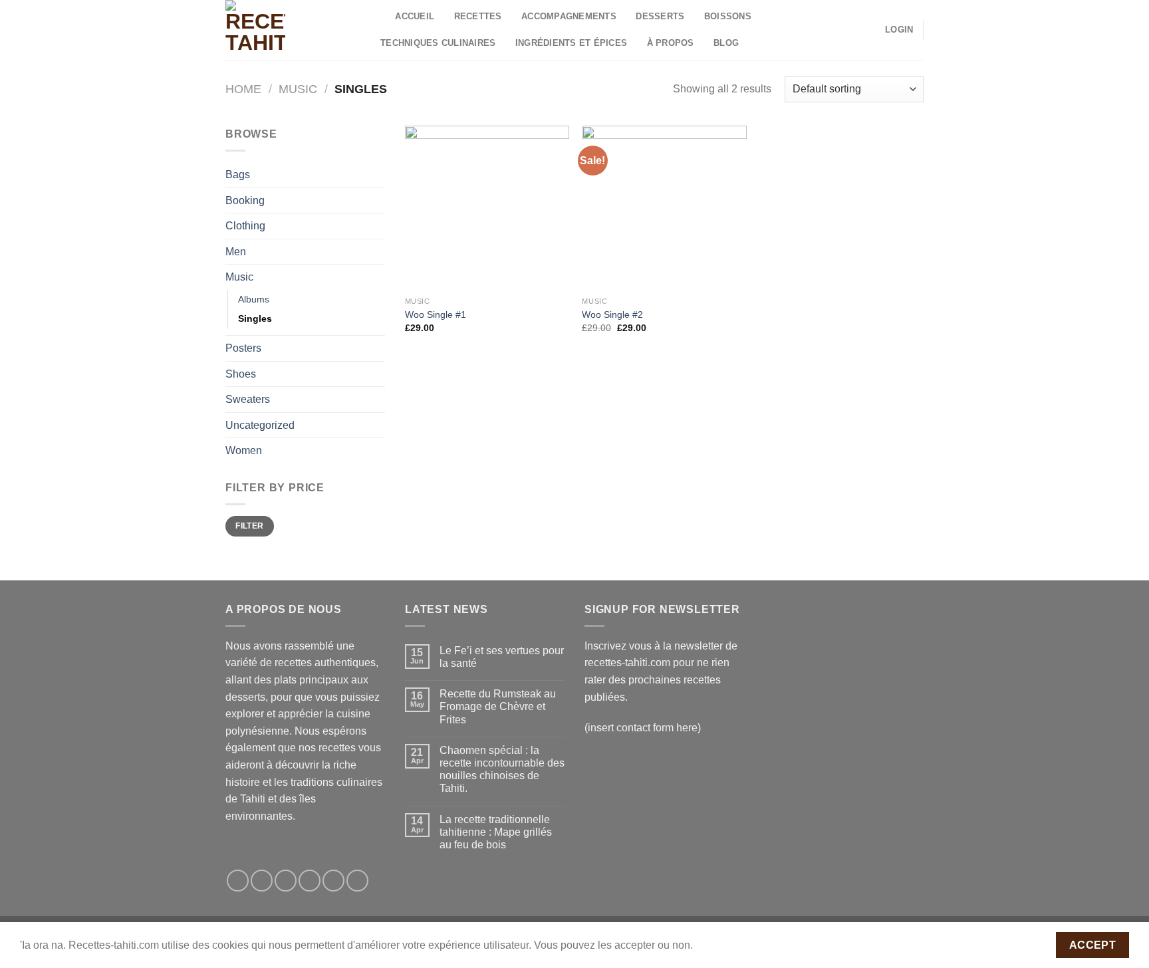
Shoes (240, 374)
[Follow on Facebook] (238, 881)
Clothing (245, 225)
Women (243, 450)
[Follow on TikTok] (286, 881)
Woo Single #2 (612, 314)
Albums (253, 299)
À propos (670, 43)
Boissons (727, 16)
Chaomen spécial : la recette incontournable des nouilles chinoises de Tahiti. (502, 769)
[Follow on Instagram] (262, 881)
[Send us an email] (333, 881)
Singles (255, 318)
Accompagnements (568, 16)
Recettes (478, 16)
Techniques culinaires (437, 43)
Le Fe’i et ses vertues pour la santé (502, 657)
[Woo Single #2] (664, 208)
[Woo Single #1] (487, 208)
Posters (243, 348)
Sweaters (247, 399)
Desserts (660, 16)
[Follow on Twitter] (309, 881)
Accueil (414, 16)
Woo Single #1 (435, 314)
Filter (249, 526)
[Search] (381, 16)
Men (235, 251)
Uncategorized (260, 425)
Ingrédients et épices (571, 43)
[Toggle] (379, 226)
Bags (237, 174)
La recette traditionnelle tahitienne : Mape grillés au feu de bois (496, 832)
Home (243, 89)
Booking (245, 200)
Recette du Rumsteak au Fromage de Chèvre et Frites (498, 706)
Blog (726, 43)
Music (298, 89)
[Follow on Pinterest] (357, 881)
